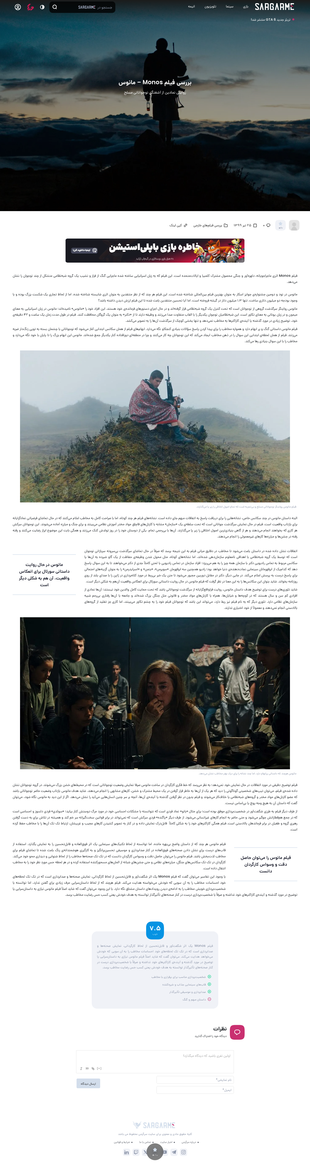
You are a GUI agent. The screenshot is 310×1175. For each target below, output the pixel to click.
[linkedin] (126, 1152)
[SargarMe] (159, 1125)
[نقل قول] (87, 1068)
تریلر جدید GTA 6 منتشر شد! (270, 19)
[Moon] (42, 7)
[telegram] (174, 1152)
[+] (99, 1068)
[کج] (81, 1068)
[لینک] (93, 1068)
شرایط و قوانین (122, 1142)
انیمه (191, 6)
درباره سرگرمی (189, 1142)
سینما (229, 6)
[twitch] (136, 1152)
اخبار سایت (166, 1142)
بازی (245, 6)
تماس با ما (145, 1142)
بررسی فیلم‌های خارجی (207, 225)
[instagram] (183, 1152)
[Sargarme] (274, 6)
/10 (281, 228)
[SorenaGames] (137, 1125)
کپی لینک (176, 225)
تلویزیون (210, 6)
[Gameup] (30, 7)
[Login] (17, 8)
